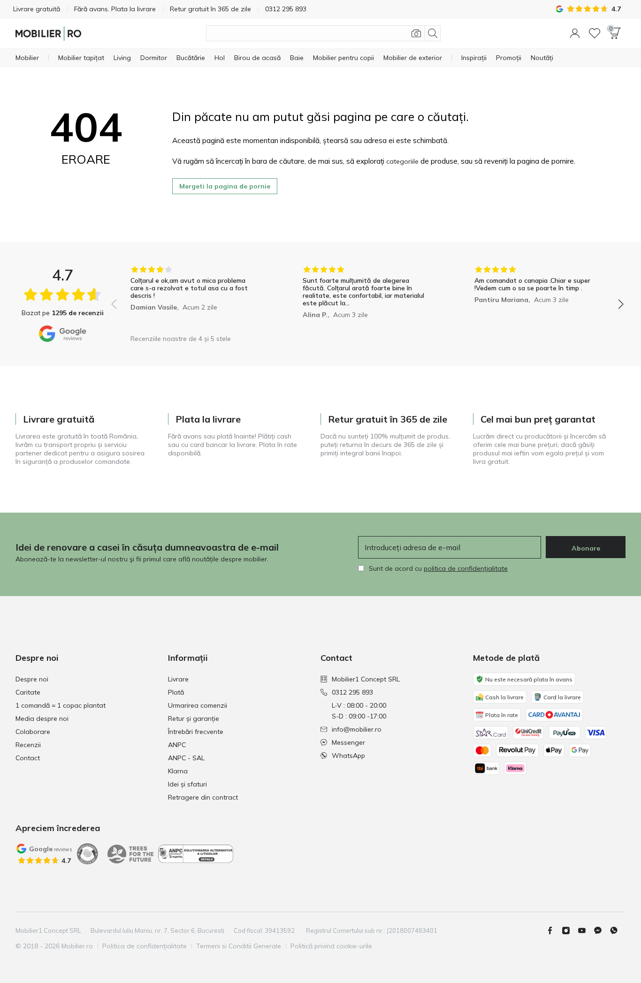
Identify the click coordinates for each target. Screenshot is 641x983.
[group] (195, 297)
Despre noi (31, 679)
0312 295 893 (352, 692)
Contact (27, 758)
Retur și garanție (193, 718)
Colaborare (32, 731)
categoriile (402, 161)
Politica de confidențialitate (144, 946)
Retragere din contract (203, 797)
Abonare (586, 548)
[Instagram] (570, 930)
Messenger (348, 742)
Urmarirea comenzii (197, 705)
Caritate (27, 692)
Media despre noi (42, 718)
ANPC (177, 745)
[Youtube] (586, 930)
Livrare (178, 679)
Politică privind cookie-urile (331, 946)
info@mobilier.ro (357, 729)
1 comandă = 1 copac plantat (60, 705)
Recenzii (28, 745)
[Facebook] (554, 930)
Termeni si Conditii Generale (238, 946)
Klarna (178, 771)
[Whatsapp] (618, 930)
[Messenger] (602, 930)
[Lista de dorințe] (594, 33)
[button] (574, 33)
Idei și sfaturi (187, 784)
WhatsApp (348, 755)
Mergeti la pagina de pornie (224, 186)
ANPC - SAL (186, 758)
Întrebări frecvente (195, 731)
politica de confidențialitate (466, 568)
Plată (176, 692)
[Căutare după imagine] (416, 33)
